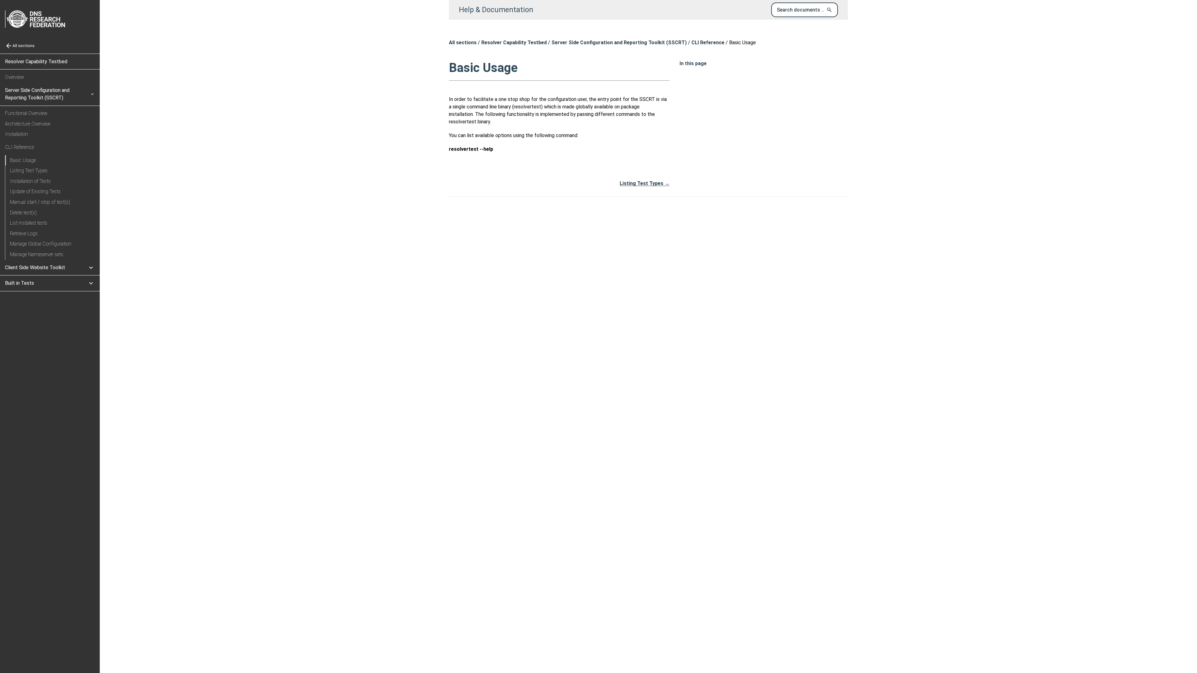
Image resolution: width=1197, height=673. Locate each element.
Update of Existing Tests (35, 191)
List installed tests (28, 223)
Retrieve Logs (24, 233)
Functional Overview (26, 113)
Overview (14, 77)
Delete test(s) (23, 213)
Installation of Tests (30, 181)
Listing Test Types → (645, 183)
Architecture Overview (27, 124)
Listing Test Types (29, 171)
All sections (463, 42)
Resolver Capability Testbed (36, 61)
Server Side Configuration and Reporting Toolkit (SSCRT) (619, 42)
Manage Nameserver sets (36, 254)
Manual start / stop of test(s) (40, 202)
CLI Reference (707, 42)
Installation (16, 134)
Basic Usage (23, 160)
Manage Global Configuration (40, 244)
